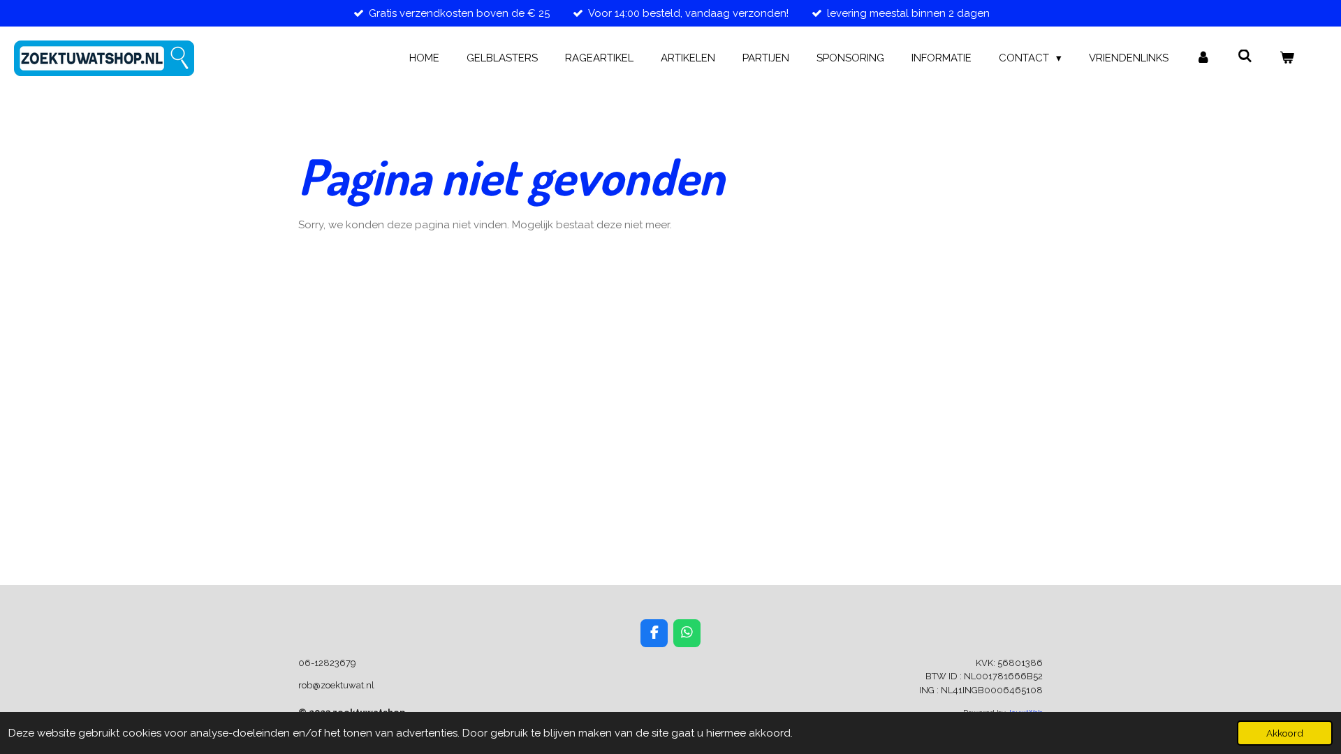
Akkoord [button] (1284, 733)
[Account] (1203, 58)
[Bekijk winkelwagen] (1287, 58)
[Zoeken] (1245, 56)
